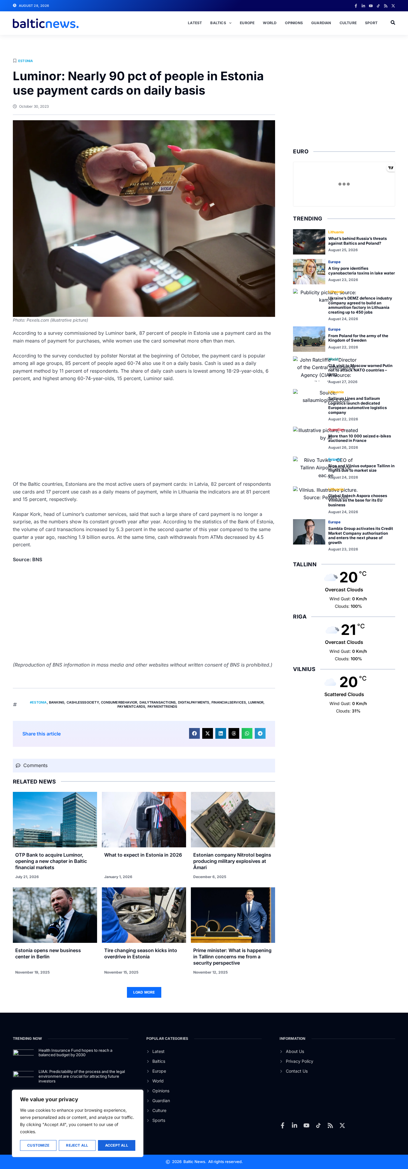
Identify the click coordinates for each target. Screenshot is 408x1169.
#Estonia (38, 702)
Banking (56, 702)
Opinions (294, 23)
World (270, 23)
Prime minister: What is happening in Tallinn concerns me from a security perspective (232, 956)
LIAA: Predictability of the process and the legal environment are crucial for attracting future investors (82, 1076)
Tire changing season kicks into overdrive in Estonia (140, 953)
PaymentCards (131, 706)
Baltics (218, 23)
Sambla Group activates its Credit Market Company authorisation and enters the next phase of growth (360, 535)
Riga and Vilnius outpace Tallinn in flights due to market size (361, 468)
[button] (194, 733)
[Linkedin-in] (363, 6)
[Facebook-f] (356, 6)
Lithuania (336, 232)
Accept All (116, 1145)
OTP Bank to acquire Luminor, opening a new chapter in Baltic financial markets (51, 861)
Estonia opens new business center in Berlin (48, 953)
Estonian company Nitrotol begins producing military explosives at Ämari (232, 861)
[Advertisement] (144, 431)
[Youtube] (371, 6)
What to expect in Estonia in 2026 (143, 855)
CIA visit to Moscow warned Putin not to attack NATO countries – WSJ (360, 370)
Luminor (255, 702)
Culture (348, 23)
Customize (38, 1145)
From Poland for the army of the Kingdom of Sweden (358, 338)
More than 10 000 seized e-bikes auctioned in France (359, 438)
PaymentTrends (162, 706)
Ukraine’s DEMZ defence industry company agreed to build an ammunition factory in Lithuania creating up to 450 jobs (360, 305)
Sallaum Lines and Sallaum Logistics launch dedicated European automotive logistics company (357, 405)
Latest (195, 23)
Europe (247, 23)
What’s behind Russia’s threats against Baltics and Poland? (357, 241)
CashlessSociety (83, 702)
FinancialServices (228, 702)
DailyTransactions (157, 702)
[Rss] (386, 6)
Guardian (321, 23)
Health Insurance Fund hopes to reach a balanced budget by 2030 (75, 1052)
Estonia (25, 61)
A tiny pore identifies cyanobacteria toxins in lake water (361, 270)
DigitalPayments (193, 702)
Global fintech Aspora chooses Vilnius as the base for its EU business (357, 500)
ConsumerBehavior (119, 702)
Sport (371, 23)
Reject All (77, 1145)
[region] (77, 1123)
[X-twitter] (393, 6)
